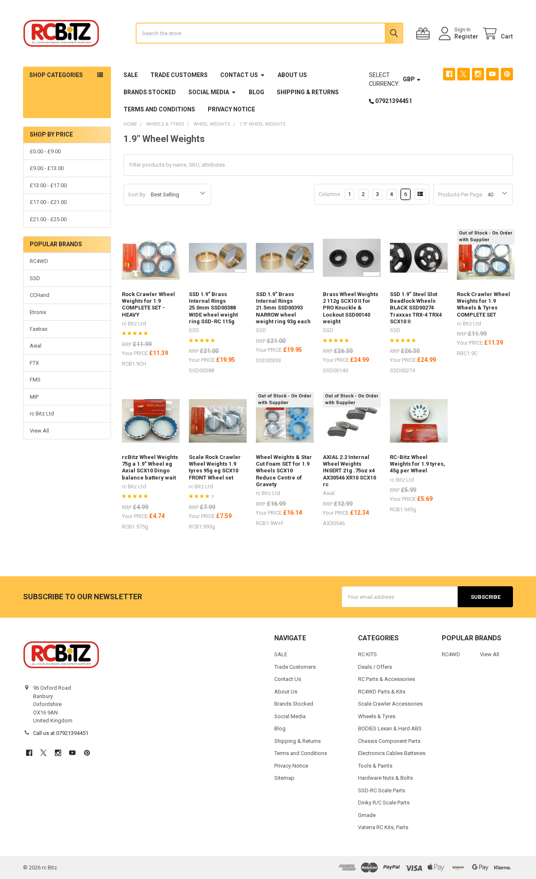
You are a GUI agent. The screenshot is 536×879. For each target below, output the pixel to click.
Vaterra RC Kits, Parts (383, 827)
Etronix (38, 312)
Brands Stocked (150, 92)
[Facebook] (449, 74)
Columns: (330, 194)
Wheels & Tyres (376, 716)
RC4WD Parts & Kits (381, 691)
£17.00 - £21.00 (48, 202)
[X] (463, 74)
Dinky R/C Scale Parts (384, 802)
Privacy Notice (231, 109)
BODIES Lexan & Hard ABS (390, 728)
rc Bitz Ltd (42, 413)
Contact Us (239, 75)
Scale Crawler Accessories (390, 704)
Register (466, 36)
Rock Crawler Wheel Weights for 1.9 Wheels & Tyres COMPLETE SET (483, 304)
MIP (34, 397)
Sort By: (137, 194)
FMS (35, 379)
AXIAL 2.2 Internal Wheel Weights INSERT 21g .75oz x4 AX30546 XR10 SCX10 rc (349, 470)
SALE (131, 75)
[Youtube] (492, 74)
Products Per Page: (460, 194)
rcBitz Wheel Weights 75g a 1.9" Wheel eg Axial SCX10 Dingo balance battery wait (150, 467)
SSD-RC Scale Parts (381, 790)
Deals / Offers (375, 667)
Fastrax (38, 329)
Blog (256, 92)
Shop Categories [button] (56, 75)
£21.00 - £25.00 (48, 219)
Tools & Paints (375, 766)
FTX (34, 363)
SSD (35, 278)
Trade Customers (179, 75)
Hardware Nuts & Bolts (385, 778)
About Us (292, 75)
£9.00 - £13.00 (47, 168)
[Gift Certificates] (424, 33)
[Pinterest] (507, 74)
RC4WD (39, 261)
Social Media (208, 92)
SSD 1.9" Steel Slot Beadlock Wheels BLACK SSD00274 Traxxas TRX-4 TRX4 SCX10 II (416, 308)
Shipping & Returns (308, 92)
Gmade (367, 815)
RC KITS (367, 654)
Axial (35, 346)
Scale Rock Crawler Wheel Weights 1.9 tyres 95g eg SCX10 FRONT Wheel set (215, 467)
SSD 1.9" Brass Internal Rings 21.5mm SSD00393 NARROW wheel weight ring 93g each (283, 308)
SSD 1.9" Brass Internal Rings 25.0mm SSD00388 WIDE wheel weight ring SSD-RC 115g (213, 308)
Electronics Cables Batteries (391, 753)
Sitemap (284, 778)
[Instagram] (478, 74)
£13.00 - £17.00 (48, 185)
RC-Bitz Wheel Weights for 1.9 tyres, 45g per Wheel (417, 464)
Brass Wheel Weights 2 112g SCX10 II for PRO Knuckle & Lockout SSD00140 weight (350, 308)
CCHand (39, 295)
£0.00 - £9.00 (45, 151)
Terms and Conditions (159, 109)
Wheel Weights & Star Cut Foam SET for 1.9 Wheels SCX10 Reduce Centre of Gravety (284, 470)
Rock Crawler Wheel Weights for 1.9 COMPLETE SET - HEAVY (148, 304)
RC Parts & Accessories (386, 679)
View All (39, 431)
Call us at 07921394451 (60, 733)
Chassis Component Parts (389, 741)
